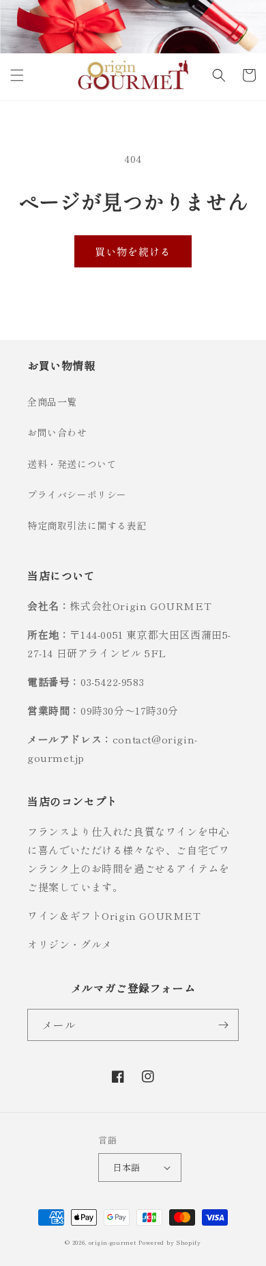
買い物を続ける (133, 251)
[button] (17, 75)
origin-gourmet (112, 1242)
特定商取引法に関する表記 (87, 525)
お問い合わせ (57, 432)
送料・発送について (72, 464)
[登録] (223, 1025)
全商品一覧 (52, 401)
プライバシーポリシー (77, 494)
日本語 (126, 1167)
